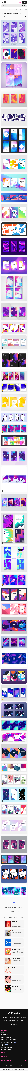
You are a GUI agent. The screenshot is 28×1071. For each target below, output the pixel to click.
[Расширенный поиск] (25, 17)
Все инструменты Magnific (7, 1049)
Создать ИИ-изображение (8, 9)
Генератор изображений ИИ (7, 1036)
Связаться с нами (6, 1060)
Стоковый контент (5, 1040)
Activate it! (22, 1069)
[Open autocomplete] (3, 5)
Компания (4, 1056)
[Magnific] (14, 1013)
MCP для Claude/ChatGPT (8, 1042)
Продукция (4, 1030)
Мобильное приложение (6, 1047)
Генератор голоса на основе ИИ (8, 1039)
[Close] (26, 1069)
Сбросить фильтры (17, 911)
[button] (14, 1024)
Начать (3, 1052)
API (2, 1045)
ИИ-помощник (4, 1034)
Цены (20, 2)
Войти (24, 2)
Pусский (14, 1024)
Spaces (3, 1032)
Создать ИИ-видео (19, 9)
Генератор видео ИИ (6, 1037)
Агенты (4, 1044)
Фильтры (19, 16)
